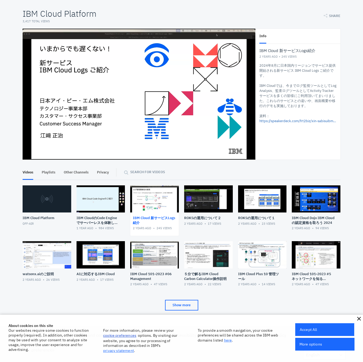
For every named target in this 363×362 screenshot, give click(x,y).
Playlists (48, 172)
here (228, 340)
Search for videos (147, 172)
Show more (181, 305)
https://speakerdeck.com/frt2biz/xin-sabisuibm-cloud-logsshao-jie (297, 121)
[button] (359, 319)
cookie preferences (119, 335)
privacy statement (118, 350)
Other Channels (76, 172)
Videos (28, 172)
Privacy (103, 172)
